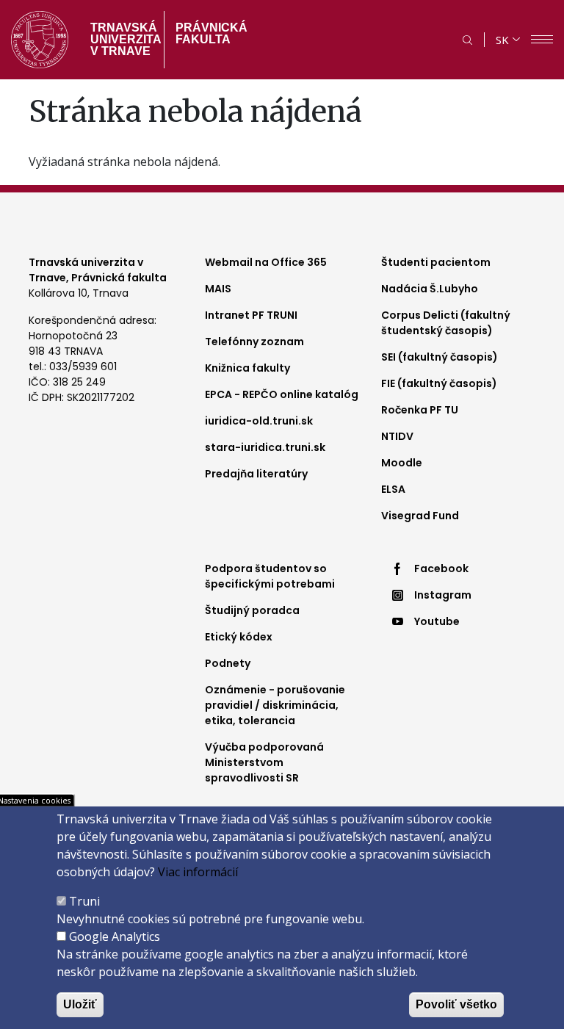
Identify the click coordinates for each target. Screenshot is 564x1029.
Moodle (401, 462)
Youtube (437, 621)
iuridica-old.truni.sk (259, 421)
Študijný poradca (252, 610)
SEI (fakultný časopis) (439, 357)
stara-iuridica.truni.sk (265, 447)
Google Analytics (114, 936)
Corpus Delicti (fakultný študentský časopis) (445, 323)
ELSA (393, 489)
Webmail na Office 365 (266, 262)
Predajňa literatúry (256, 473)
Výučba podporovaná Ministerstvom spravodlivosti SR (264, 762)
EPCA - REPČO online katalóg (281, 394)
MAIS (218, 288)
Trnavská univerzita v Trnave (121, 39)
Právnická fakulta (211, 33)
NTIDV (397, 436)
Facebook (441, 568)
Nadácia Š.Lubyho (429, 288)
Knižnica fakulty (247, 368)
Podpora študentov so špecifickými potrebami (270, 576)
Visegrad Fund (420, 515)
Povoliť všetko (456, 1004)
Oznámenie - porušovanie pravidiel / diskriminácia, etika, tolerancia (275, 705)
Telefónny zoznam (254, 341)
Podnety (227, 663)
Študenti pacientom (436, 262)
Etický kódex (238, 636)
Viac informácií (198, 872)
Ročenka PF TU (419, 409)
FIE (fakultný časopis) (439, 383)
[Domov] (39, 39)
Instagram (442, 595)
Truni (84, 901)
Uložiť (80, 1004)
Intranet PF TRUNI (251, 315)
